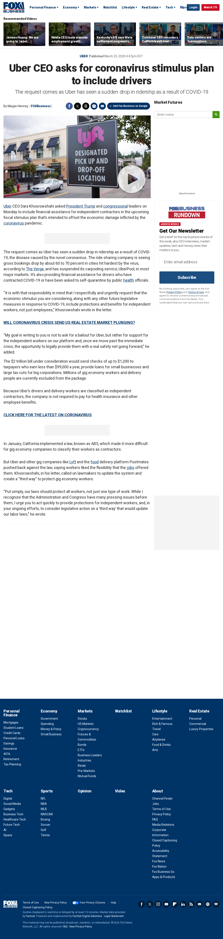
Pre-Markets (86, 771)
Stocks (82, 718)
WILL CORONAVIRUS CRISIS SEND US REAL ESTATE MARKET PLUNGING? (69, 322)
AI (4, 830)
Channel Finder (162, 798)
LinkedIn (182, 904)
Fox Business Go (163, 871)
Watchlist (110, 7)
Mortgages (11, 722)
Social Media (12, 803)
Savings (8, 743)
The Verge (35, 269)
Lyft (72, 462)
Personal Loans (14, 738)
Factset (30, 916)
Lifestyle (128, 7)
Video (120, 791)
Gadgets (9, 809)
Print (94, 106)
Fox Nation (159, 866)
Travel (156, 729)
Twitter (77, 106)
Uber (84, 56)
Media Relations (163, 824)
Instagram (158, 904)
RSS (191, 904)
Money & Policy (51, 729)
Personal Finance (43, 7)
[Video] (77, 156)
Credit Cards (11, 733)
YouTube (166, 904)
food (95, 462)
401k (6, 754)
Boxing (45, 819)
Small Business (51, 734)
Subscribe (187, 277)
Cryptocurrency (88, 729)
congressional (115, 206)
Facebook (69, 106)
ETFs (81, 750)
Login (193, 7)
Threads (85, 106)
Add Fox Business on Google (130, 106)
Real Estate (150, 7)
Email (102, 106)
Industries (84, 760)
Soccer (45, 824)
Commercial (197, 724)
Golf (43, 830)
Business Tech (13, 814)
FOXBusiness (41, 106)
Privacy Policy (174, 292)
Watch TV (210, 7)
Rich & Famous (162, 724)
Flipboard (174, 904)
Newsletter (199, 904)
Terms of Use (196, 292)
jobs (130, 467)
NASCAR (47, 814)
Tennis (45, 835)
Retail (82, 765)
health (128, 280)
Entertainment (162, 718)
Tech (169, 7)
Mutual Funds (87, 776)
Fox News (158, 861)
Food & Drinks (161, 744)
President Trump (80, 206)
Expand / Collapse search (182, 8)
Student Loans (13, 727)
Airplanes (158, 739)
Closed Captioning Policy (37, 907)
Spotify (207, 904)
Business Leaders (90, 755)
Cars (155, 734)
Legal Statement (114, 916)
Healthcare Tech (14, 819)
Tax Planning (12, 764)
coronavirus (13, 223)
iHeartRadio (216, 904)
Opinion (84, 791)
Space (7, 835)
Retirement (11, 759)
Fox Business (13, 7)
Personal (195, 718)
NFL (43, 798)
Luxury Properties (201, 729)
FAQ (155, 819)
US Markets (86, 724)
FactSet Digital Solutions (87, 916)
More (184, 7)
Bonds (82, 744)
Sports (47, 791)
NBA (44, 803)
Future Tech (11, 824)
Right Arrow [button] (215, 34)
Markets (90, 7)
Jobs (155, 803)
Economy (70, 7)
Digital (7, 798)
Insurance (10, 748)
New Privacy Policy (55, 902)
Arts (155, 750)
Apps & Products (163, 877)
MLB (44, 809)
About (157, 791)
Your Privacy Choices (92, 902)
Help (113, 902)
